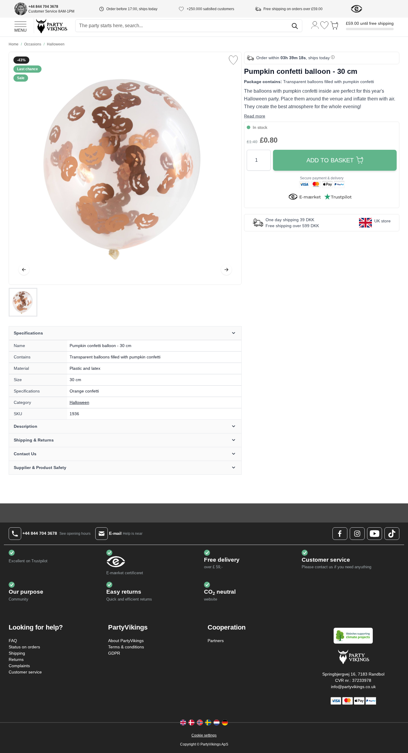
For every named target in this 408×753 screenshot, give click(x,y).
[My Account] (315, 25)
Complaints (19, 665)
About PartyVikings (126, 640)
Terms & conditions (126, 646)
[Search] (295, 26)
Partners (216, 640)
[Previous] (24, 269)
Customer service (25, 672)
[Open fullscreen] (125, 168)
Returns (16, 659)
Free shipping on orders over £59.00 (293, 9)
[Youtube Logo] (374, 533)
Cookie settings (204, 735)
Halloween (79, 402)
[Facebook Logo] (339, 533)
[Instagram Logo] (357, 533)
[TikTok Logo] (391, 533)
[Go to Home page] (51, 26)
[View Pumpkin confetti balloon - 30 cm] (23, 302)
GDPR (114, 653)
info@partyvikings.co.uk (353, 686)
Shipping (17, 653)
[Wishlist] (324, 25)
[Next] (226, 269)
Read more (254, 116)
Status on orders (24, 646)
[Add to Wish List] (233, 60)
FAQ (13, 640)
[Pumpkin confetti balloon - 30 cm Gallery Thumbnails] (23, 302)
